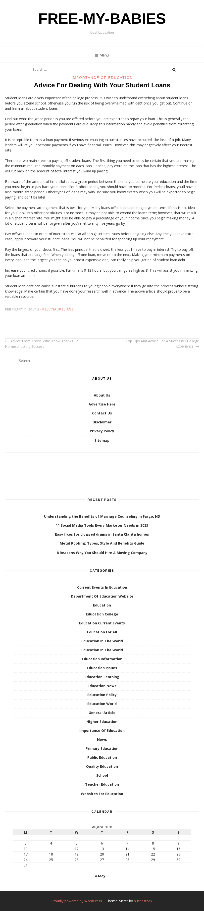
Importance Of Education (102, 78)
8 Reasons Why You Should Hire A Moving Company (102, 552)
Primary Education (102, 748)
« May (100, 875)
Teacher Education (102, 784)
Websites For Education (102, 793)
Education (102, 605)
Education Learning (102, 676)
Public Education (102, 757)
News (102, 739)
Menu (104, 55)
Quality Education (102, 766)
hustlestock (143, 901)
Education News (102, 685)
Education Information (102, 659)
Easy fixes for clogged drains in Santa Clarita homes (102, 534)
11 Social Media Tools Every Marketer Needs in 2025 (102, 525)
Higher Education (102, 721)
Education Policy (102, 694)
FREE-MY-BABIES (102, 18)
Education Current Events (102, 623)
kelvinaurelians (58, 309)
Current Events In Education (102, 587)
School (102, 775)
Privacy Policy (102, 431)
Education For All (102, 632)
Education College (102, 614)
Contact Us (102, 413)
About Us (102, 395)
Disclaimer (102, 422)
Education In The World (102, 641)
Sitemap (102, 440)
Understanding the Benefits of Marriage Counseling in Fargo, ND (102, 516)
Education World (102, 703)
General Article (102, 712)
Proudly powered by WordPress (76, 901)
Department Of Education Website (102, 596)
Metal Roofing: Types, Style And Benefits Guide (102, 543)
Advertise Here (102, 404)
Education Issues (102, 667)
